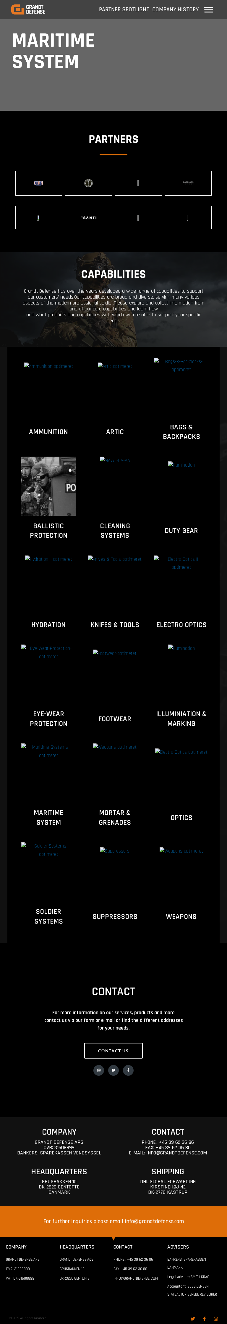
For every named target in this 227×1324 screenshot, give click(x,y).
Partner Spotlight (124, 9)
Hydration (48, 625)
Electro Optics (181, 625)
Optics (181, 818)
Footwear (114, 719)
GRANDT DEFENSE (35, 9)
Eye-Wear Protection (48, 719)
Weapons (181, 917)
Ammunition (48, 432)
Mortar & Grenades (115, 817)
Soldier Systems (48, 916)
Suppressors (115, 917)
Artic (115, 432)
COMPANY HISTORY (175, 9)
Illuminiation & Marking (181, 719)
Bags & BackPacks (181, 432)
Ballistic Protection (48, 531)
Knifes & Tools (114, 625)
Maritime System (48, 817)
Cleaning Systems (115, 531)
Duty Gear (181, 531)
